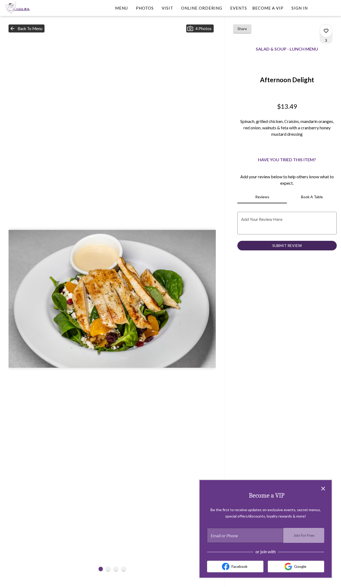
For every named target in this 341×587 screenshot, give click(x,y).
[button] (26, 28)
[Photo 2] (108, 569)
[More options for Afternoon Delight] (326, 30)
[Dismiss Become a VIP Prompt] (323, 488)
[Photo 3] (116, 569)
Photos (145, 8)
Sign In (299, 8)
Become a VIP (267, 8)
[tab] (262, 197)
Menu (121, 8)
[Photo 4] (123, 569)
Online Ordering (201, 8)
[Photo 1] (101, 569)
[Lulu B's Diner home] (28, 8)
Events (238, 8)
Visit (167, 8)
